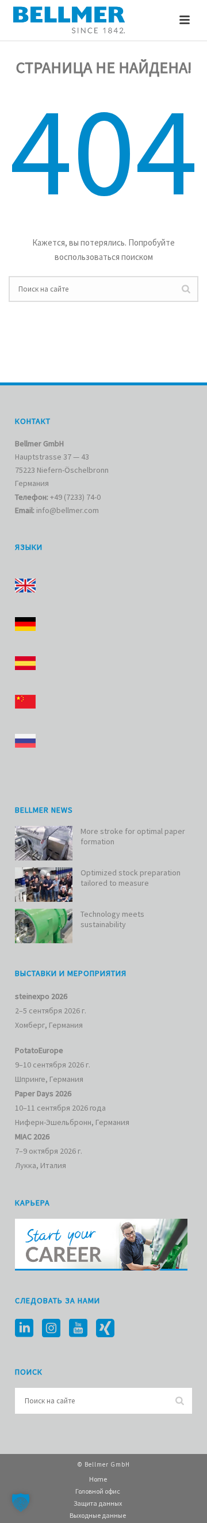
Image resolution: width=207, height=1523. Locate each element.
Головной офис (97, 1491)
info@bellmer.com (67, 510)
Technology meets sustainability (112, 919)
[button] (20, 1502)
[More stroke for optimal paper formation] (43, 843)
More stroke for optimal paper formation (132, 836)
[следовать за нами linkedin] (24, 1328)
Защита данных (98, 1503)
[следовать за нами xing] (105, 1328)
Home (98, 1479)
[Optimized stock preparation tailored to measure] (43, 884)
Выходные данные (98, 1515)
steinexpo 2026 (41, 996)
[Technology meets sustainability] (43, 926)
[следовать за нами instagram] (51, 1328)
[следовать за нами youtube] (78, 1328)
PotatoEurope (39, 1050)
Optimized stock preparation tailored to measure (130, 877)
